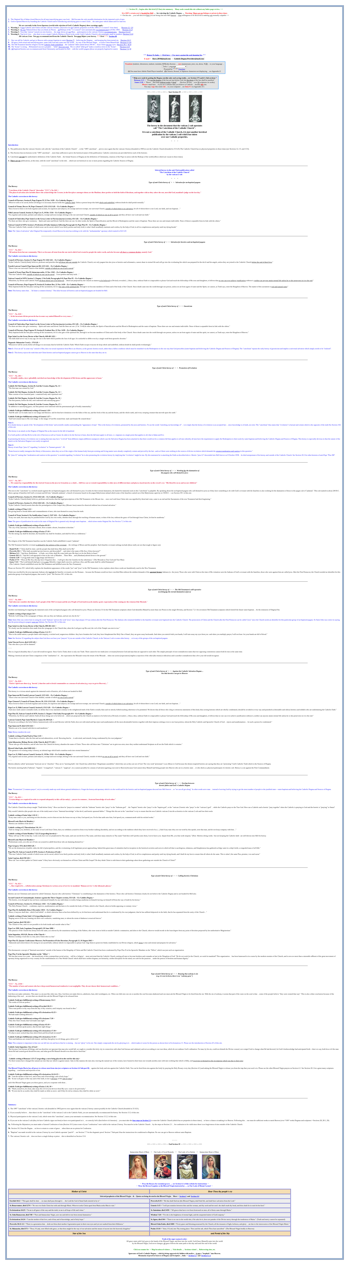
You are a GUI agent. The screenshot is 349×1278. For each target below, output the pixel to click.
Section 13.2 (127, 30)
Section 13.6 (128, 34)
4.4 (129, 42)
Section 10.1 (125, 40)
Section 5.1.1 (206, 1256)
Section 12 (126, 28)
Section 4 (124, 42)
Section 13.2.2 (124, 32)
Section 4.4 (195, 1196)
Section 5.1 (192, 1256)
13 (132, 28)
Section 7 (70, 40)
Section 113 (124, 47)
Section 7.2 (125, 49)
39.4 (129, 45)
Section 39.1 (122, 45)
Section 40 (113, 36)
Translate (181, 69)
